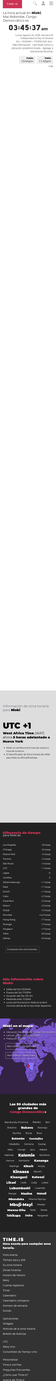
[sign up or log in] (43, 4)
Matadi (41, 1193)
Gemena (29, 1144)
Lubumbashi (19, 1188)
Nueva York (9, 854)
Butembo (18, 1138)
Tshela (43, 1210)
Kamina (10, 1160)
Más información (21, 45)
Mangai (12, 1193)
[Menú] (51, 3)
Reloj (6, 1280)
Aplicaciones (10, 1318)
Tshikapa (14, 1215)
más (51, 66)
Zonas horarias (12, 1270)
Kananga (41, 1160)
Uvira (28, 1215)
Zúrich (6, 891)
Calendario (9, 1295)
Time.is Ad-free (12, 1364)
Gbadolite (14, 1144)
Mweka (41, 1204)
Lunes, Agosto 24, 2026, (34, 35)
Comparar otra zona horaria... (22, 949)
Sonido (7, 1310)
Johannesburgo (11, 882)
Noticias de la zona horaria (19, 1328)
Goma (42, 1144)
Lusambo (40, 1188)
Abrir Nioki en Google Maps (21, 1046)
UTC (5, 868)
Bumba (17, 1133)
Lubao (44, 1182)
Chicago (7, 849)
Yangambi (42, 1215)
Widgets (8, 1323)
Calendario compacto (16, 1300)
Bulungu (42, 1127)
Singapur (8, 929)
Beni (47, 1122)
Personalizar (10, 1359)
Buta (39, 1133)
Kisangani (18, 1177)
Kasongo (14, 1166)
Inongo (21, 1149)
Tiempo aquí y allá (14, 1259)
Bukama (11, 1127)
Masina (26, 1193)
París (5, 887)
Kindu (41, 1166)
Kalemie (26, 1155)
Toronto (7, 859)
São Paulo (8, 863)
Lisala (23, 1182)
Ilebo (10, 1149)
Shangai (7, 924)
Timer (6, 1290)
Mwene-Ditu (16, 1210)
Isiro (32, 1149)
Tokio (45, 60)
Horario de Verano (14, 1275)
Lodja (34, 1182)
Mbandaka (16, 1199)
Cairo (5, 896)
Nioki (33, 1210)
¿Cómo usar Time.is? (15, 1374)
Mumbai (7, 915)
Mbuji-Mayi (21, 1204)
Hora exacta (10, 1254)
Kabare (43, 1149)
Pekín (27, 60)
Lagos (6, 873)
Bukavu (27, 1127)
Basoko (37, 1122)
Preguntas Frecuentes (16, 1369)
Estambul (8, 901)
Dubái (6, 910)
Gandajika (36, 1138)
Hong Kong (9, 919)
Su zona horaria (12, 1265)
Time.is (12, 4)
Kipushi (38, 1171)
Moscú (6, 905)
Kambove (44, 1155)
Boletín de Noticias (14, 1333)
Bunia (29, 1133)
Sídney (6, 938)
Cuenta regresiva (13, 1285)
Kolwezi (38, 1177)
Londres (7, 877)
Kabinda (9, 1155)
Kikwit (28, 1166)
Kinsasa (21, 1171)
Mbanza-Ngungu (37, 1199)
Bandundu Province (16, 1122)
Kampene (24, 1160)
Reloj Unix (9, 1346)
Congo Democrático (27, 1112)
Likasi (11, 1182)
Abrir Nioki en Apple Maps (21, 1055)
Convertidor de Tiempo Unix (20, 1351)
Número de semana (15, 1305)
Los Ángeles (9, 845)
